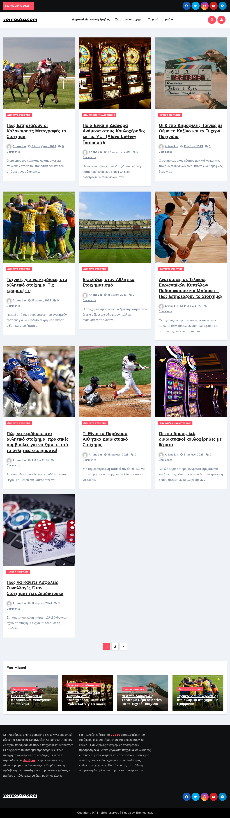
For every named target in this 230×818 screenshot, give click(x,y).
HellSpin (29, 760)
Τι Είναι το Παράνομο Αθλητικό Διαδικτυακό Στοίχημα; (105, 439)
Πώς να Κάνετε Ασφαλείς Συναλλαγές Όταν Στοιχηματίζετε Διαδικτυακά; (35, 588)
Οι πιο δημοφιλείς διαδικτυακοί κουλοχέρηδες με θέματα (190, 439)
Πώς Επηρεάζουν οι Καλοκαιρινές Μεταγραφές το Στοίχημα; (36, 131)
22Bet (115, 734)
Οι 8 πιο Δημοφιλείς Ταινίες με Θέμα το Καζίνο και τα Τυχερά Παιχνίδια (190, 131)
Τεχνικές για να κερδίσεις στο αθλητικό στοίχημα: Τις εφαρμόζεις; (37, 285)
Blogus (126, 812)
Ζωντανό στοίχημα (129, 19)
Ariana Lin (19, 146)
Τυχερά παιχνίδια (160, 19)
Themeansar (143, 812)
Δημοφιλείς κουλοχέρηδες (91, 19)
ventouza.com (20, 19)
